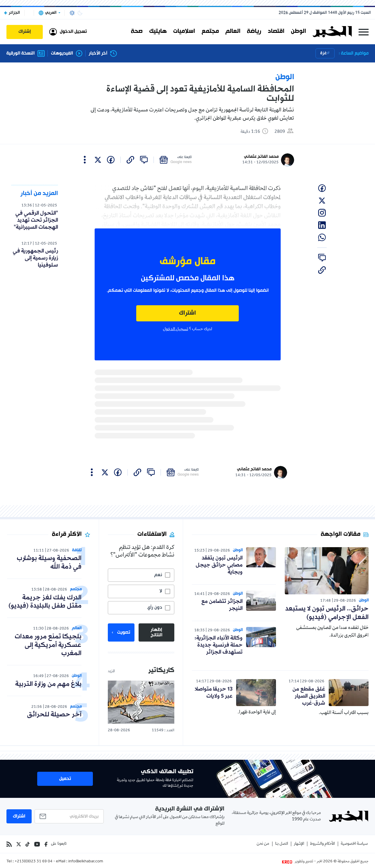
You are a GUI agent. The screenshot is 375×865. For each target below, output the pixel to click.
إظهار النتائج (156, 632)
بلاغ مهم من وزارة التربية (48, 684)
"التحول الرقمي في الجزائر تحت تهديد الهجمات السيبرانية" (36, 220)
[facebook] (111, 160)
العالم (233, 31)
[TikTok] (27, 844)
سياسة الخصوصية (354, 844)
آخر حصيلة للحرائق (54, 714)
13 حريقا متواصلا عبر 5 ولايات (214, 692)
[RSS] (9, 844)
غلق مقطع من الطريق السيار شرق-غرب (308, 696)
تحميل (65, 779)
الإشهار (299, 844)
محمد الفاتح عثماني (261, 156)
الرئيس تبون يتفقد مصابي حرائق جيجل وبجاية (219, 565)
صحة (137, 31)
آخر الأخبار (98, 53)
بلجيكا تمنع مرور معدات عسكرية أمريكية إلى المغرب (48, 645)
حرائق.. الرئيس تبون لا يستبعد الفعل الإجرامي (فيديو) (327, 613)
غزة (323, 53)
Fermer (363, 31)
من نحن (263, 844)
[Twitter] (18, 844)
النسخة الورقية (20, 53)
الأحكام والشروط (322, 844)
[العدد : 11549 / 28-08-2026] (141, 702)
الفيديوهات (62, 53)
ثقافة (77, 550)
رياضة (254, 31)
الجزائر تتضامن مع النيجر (222, 605)
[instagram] (322, 213)
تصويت (123, 632)
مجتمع (210, 31)
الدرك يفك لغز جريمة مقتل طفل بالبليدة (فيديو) (44, 602)
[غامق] (80, 13)
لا (160, 591)
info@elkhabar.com (85, 862)
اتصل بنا (281, 844)
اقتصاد (276, 31)
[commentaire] (144, 160)
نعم (158, 575)
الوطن (298, 31)
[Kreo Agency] (288, 862)
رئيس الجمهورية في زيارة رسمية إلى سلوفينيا (35, 258)
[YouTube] (37, 844)
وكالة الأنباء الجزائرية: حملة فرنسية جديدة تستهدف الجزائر (219, 645)
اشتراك (187, 313)
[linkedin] (322, 225)
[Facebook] (46, 844)
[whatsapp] (322, 237)
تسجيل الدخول (175, 329)
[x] (98, 160)
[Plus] (85, 160)
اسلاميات (184, 31)
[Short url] (130, 160)
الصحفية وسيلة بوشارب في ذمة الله (49, 562)
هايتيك (158, 31)
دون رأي (154, 607)
